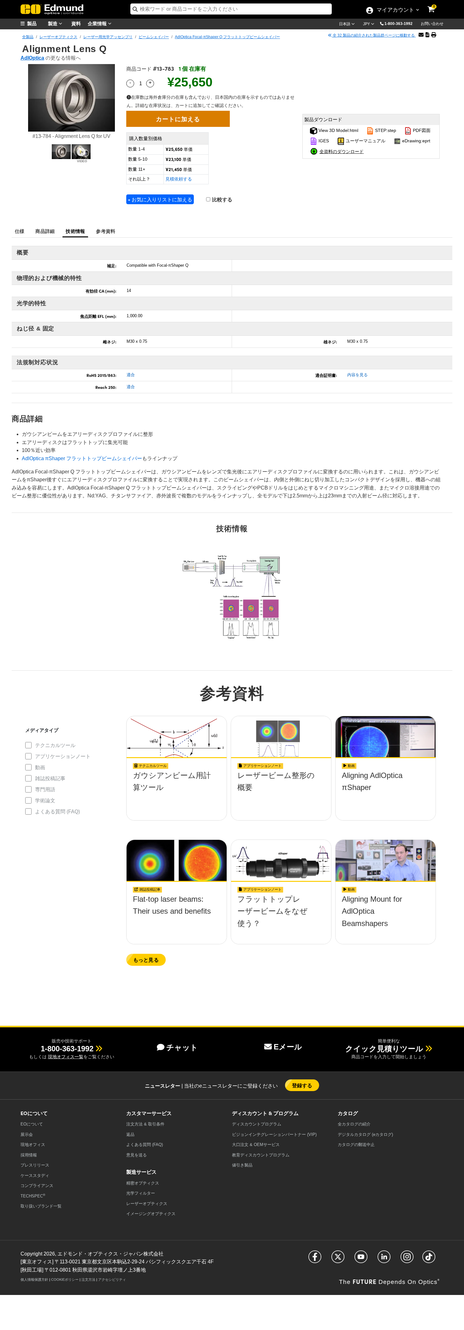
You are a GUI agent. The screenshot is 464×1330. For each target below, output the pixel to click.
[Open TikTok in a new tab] (429, 1259)
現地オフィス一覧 (65, 1056)
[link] (435, 5)
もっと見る (146, 959)
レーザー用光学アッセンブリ (108, 37)
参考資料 (105, 231)
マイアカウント (395, 10)
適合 (131, 374)
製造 (53, 23)
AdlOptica (32, 58)
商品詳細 (45, 231)
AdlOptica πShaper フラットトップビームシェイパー (82, 458)
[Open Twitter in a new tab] (338, 1259)
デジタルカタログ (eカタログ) (365, 1134)
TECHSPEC (33, 1195)
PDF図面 (421, 130)
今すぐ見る (176, 777)
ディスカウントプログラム (256, 1124)
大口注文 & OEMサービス (256, 1144)
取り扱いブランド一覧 (41, 1206)
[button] (400, 23)
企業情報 (98, 23)
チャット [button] (182, 1047)
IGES (323, 141)
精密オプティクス (142, 1183)
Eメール (288, 1046)
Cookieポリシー (65, 1279)
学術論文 (45, 800)
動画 (40, 767)
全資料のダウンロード (341, 151)
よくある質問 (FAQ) (57, 811)
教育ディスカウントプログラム (260, 1155)
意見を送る (136, 1155)
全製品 (27, 37)
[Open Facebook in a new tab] (315, 1259)
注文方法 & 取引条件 (145, 1124)
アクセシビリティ (112, 1279)
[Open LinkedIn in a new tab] (384, 1259)
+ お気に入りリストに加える (160, 199)
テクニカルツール (55, 745)
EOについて (32, 1124)
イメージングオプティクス (150, 1213)
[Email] (421, 35)
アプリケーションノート (63, 756)
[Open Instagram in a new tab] (407, 1259)
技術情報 (75, 231)
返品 (130, 1134)
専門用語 (45, 789)
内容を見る (357, 374)
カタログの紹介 (354, 1124)
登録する (302, 1085)
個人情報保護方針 (34, 1279)
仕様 (20, 231)
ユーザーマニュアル (364, 141)
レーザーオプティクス (58, 37)
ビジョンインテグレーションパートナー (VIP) (274, 1134)
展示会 (27, 1134)
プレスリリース (35, 1165)
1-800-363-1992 (398, 23)
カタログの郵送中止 (356, 1144)
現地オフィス (33, 1144)
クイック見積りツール (384, 1048)
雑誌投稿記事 (50, 778)
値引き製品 (242, 1165)
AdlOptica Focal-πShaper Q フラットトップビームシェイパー (227, 37)
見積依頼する (178, 178)
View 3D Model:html (337, 130)
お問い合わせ (432, 23)
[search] (231, 9)
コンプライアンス (37, 1185)
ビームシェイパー (154, 37)
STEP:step (385, 130)
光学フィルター (140, 1193)
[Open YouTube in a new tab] (361, 1259)
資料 (76, 23)
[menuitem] (36, 23)
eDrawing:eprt (415, 141)
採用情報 (29, 1155)
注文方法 (88, 1279)
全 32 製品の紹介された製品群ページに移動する (374, 35)
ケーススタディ (35, 1175)
